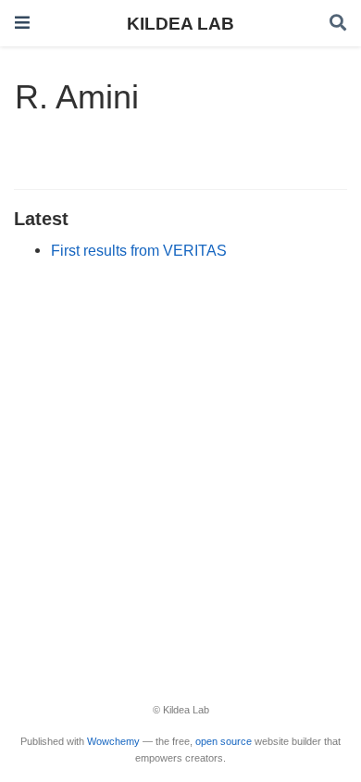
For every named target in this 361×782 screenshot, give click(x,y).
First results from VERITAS (139, 250)
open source (223, 741)
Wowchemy (113, 741)
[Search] (338, 23)
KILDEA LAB (180, 23)
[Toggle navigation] (22, 22)
